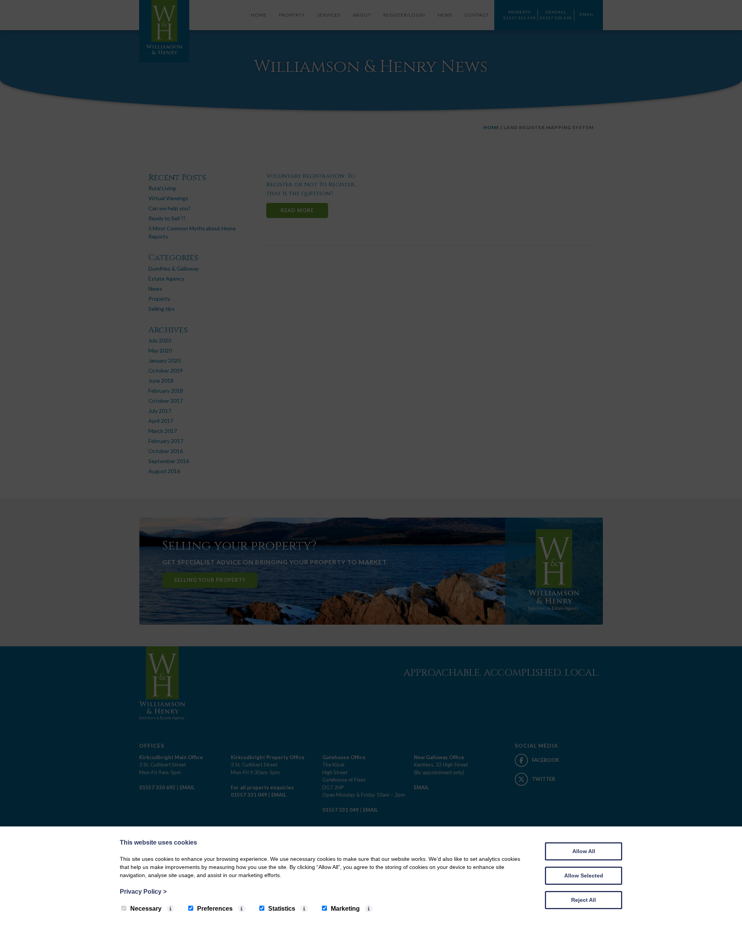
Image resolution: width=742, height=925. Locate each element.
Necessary (146, 908)
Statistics (281, 908)
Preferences (215, 908)
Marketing (345, 908)
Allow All (583, 851)
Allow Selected (583, 875)
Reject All (583, 900)
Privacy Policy (143, 891)
